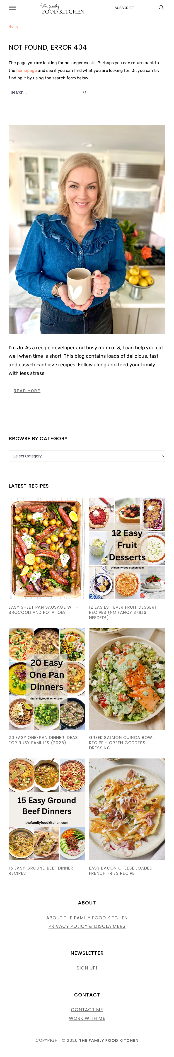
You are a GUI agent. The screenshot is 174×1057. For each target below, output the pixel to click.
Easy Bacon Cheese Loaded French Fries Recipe (120, 870)
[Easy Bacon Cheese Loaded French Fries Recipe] (127, 809)
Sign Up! (87, 968)
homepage (26, 70)
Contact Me (87, 1009)
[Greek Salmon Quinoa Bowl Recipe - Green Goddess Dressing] (127, 679)
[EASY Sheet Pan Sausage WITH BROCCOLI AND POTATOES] (47, 548)
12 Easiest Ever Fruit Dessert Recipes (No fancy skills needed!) (123, 612)
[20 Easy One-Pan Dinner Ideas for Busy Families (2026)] (47, 679)
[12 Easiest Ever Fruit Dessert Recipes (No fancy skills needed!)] (127, 548)
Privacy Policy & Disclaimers (87, 926)
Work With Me (87, 1018)
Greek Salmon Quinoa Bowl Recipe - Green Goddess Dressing (121, 743)
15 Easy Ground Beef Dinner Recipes (41, 870)
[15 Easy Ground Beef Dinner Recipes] (47, 809)
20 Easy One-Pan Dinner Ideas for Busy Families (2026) (43, 740)
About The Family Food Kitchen (87, 918)
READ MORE (27, 390)
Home (13, 26)
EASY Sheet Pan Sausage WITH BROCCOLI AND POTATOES (44, 609)
